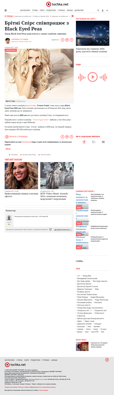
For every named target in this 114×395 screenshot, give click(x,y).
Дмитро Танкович (84, 289)
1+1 (78, 276)
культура (81, 326)
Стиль (35, 10)
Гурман (61, 10)
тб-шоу (103, 329)
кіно (89, 326)
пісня (88, 329)
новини (80, 329)
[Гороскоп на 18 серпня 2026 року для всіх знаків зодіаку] (82, 346)
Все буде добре (83, 281)
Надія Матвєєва (97, 297)
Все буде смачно (100, 281)
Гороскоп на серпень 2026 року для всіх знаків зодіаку (91, 50)
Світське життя (83, 305)
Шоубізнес (25, 10)
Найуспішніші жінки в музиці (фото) (21, 195)
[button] (102, 10)
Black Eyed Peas (29, 155)
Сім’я (42, 10)
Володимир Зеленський (87, 278)
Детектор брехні (84, 284)
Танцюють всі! (100, 310)
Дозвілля (79, 10)
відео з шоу (89, 321)
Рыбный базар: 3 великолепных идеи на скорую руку (99, 239)
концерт (97, 324)
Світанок (98, 302)
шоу (87, 332)
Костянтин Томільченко (87, 294)
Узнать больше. (43, 390)
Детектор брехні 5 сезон (87, 286)
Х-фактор (81, 316)
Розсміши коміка (84, 302)
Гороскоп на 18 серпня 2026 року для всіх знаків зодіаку (99, 345)
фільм (79, 332)
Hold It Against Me (40, 120)
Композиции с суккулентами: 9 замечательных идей (99, 212)
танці (95, 329)
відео (79, 321)
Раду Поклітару (101, 300)
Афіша (70, 10)
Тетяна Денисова (84, 313)
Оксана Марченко (84, 300)
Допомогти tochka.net (23, 16)
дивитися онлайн (84, 324)
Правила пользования (11, 387)
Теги (78, 269)
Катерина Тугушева (20, 39)
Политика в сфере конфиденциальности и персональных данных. (37, 387)
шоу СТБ (94, 332)
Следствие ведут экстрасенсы (90, 308)
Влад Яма (87, 276)
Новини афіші (11, 50)
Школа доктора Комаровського (90, 318)
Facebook (26, 142)
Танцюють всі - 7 (84, 310)
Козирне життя (83, 292)
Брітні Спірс (46, 155)
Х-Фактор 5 (99, 313)
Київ (97, 289)
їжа (102, 332)
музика (14, 155)
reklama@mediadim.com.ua (36, 379)
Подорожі (51, 10)
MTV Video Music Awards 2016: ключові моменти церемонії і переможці (54, 196)
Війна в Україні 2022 (41, 16)
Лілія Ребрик (82, 297)
